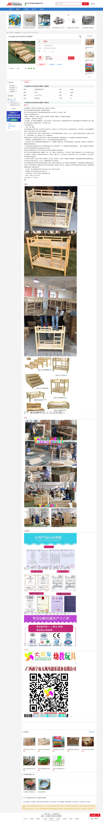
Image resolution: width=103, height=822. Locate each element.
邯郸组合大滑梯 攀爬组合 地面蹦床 (15, 27)
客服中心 (38, 819)
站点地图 (45, 819)
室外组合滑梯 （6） (13, 85)
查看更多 (14, 108)
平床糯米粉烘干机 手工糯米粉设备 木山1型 (46, 27)
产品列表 (11, 32)
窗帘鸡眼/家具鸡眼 (41, 792)
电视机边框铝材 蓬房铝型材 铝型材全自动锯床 (32, 27)
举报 (18, 68)
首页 (7, 32)
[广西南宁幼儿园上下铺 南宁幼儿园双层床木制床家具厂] (89, 42)
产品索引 (10, 124)
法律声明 (65, 819)
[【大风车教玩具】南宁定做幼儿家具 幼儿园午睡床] (89, 67)
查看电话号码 (13, 101)
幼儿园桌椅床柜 (17, 32)
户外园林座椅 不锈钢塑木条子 (29, 792)
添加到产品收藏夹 (11, 126)
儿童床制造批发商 (55, 813)
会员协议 (58, 819)
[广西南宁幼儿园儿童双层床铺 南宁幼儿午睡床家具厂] (89, 54)
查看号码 (71, 58)
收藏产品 (12, 68)
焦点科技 (53, 820)
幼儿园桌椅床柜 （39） (13, 87)
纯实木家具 (46, 801)
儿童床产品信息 (47, 813)
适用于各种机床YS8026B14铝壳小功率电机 (61, 27)
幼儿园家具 (33, 801)
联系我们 (32, 819)
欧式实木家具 (68, 801)
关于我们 (25, 819)
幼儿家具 (88, 801)
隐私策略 (51, 819)
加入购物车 (52, 64)
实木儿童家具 (26, 801)
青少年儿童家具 (60, 801)
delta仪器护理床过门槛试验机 (88, 27)
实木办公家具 (53, 801)
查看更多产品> (92, 732)
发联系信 (42, 64)
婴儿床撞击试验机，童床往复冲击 (74, 27)
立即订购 (59, 64)
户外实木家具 (81, 801)
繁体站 (70, 819)
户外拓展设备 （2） (13, 89)
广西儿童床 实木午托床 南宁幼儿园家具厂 (53, 815)
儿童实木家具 (39, 801)
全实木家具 (75, 801)
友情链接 (77, 819)
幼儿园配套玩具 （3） (13, 91)
